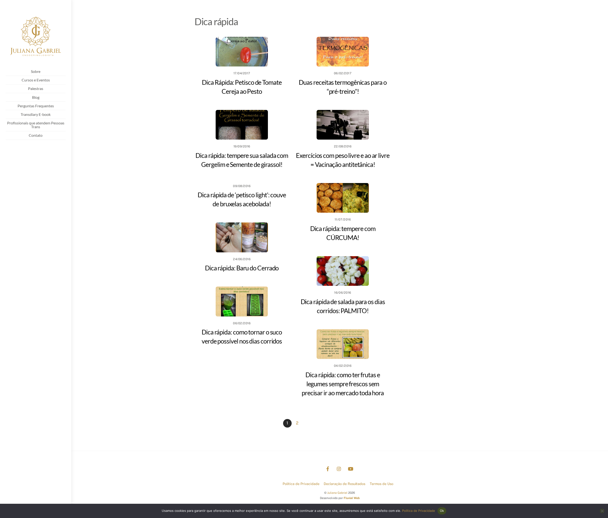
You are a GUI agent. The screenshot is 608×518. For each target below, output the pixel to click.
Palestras (35, 88)
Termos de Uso (381, 484)
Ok (442, 511)
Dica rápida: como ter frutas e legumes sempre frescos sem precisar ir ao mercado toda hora (343, 384)
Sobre (35, 71)
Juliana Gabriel (337, 492)
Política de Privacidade (301, 484)
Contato (36, 135)
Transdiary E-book (36, 114)
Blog (35, 97)
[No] (602, 511)
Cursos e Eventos (36, 80)
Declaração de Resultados (344, 484)
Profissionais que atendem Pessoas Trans (35, 125)
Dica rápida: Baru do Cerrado (242, 268)
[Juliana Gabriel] (36, 59)
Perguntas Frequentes (36, 106)
